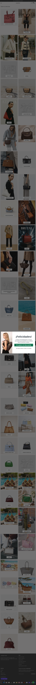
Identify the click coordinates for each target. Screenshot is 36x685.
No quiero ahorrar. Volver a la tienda (23, 348)
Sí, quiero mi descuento (23, 345)
